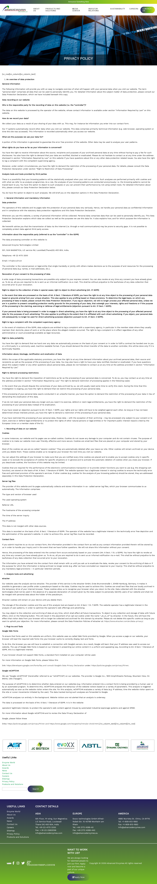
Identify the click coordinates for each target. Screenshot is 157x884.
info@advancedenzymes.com (48, 833)
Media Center (76, 10)
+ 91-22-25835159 (48, 830)
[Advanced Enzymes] (15, 8)
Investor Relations (93, 10)
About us (36, 10)
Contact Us (147, 10)
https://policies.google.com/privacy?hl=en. (110, 665)
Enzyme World (8, 762)
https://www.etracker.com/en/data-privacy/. (124, 621)
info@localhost (15, 261)
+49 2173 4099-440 (86, 830)
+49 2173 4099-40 (84, 827)
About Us (6, 765)
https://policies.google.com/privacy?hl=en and (28, 724)
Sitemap (6, 779)
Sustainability (117, 9)
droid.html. (94, 724)
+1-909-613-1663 (130, 824)
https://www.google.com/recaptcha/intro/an (69, 724)
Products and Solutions (52, 10)
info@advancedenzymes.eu (85, 833)
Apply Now (79, 877)
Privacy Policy (8, 781)
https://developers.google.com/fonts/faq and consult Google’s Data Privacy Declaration (45, 665)
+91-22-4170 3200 (47, 827)
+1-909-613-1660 (130, 821)
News (4, 771)
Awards (5, 768)
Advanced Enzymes (115, 863)
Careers (133, 9)
